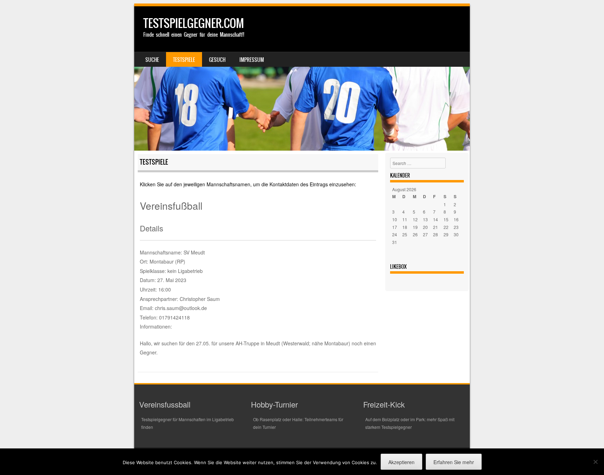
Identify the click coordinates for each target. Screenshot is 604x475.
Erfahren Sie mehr (453, 462)
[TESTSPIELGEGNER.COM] (302, 78)
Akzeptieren (401, 462)
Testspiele (184, 60)
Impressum (251, 60)
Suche (152, 60)
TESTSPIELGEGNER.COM (193, 23)
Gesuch (217, 60)
